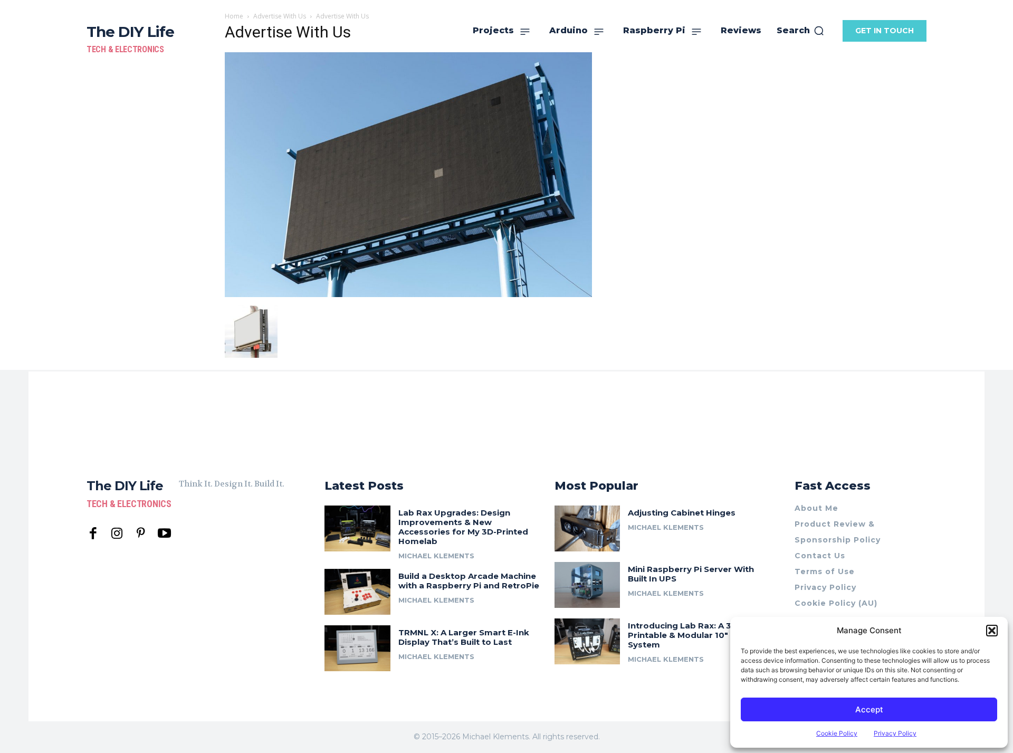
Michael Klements (436, 555)
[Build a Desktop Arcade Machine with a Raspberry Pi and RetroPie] (357, 592)
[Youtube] (164, 533)
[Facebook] (93, 533)
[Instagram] (116, 533)
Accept (869, 709)
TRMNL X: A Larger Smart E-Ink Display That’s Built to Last (463, 637)
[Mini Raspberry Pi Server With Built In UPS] (587, 585)
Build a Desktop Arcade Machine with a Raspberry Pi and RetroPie (468, 580)
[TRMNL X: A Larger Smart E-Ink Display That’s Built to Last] (357, 648)
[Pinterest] (140, 533)
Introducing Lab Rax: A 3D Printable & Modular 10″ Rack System (689, 635)
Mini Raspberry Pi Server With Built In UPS (691, 574)
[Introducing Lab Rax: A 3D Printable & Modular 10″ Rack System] (587, 641)
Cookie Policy (836, 733)
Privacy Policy (895, 733)
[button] (992, 630)
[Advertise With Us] (408, 294)
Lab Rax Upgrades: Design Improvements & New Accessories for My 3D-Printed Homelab (463, 527)
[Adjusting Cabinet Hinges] (587, 528)
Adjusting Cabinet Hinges (681, 513)
